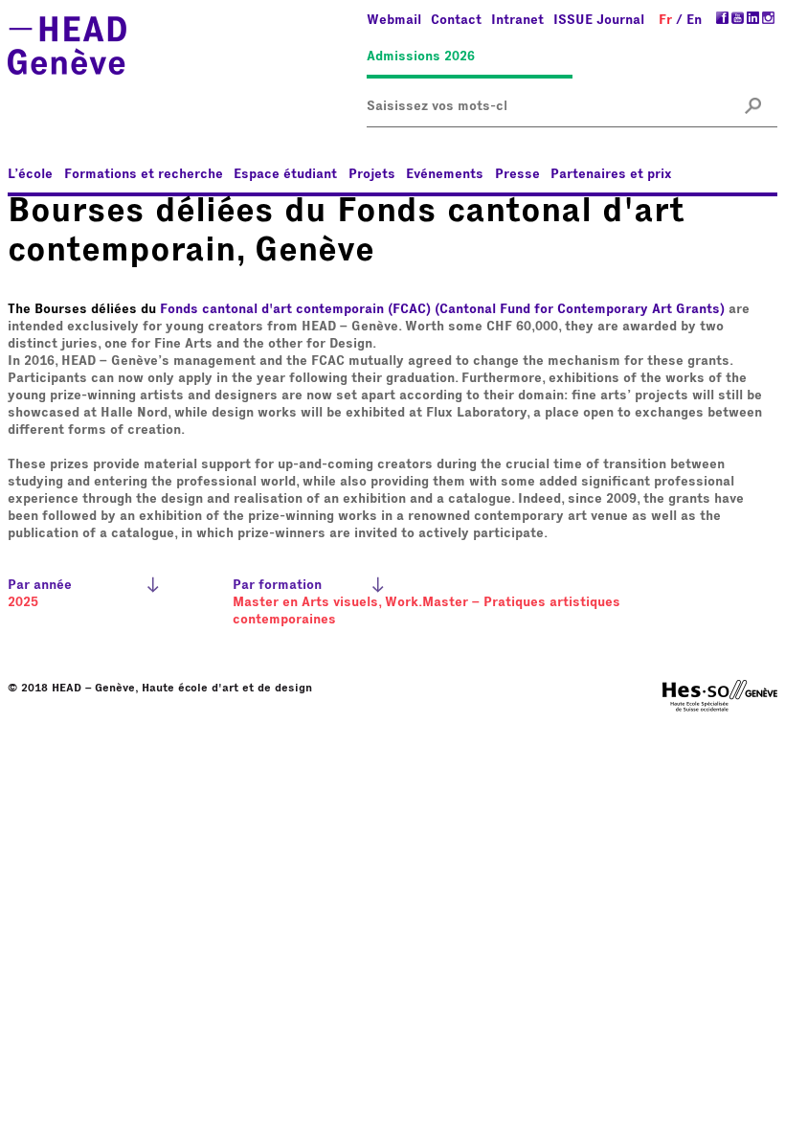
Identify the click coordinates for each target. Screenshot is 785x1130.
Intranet (517, 20)
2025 (23, 602)
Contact (456, 20)
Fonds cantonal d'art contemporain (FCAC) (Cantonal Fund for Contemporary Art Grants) (442, 309)
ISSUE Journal (598, 20)
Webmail (394, 20)
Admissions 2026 (421, 56)
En (694, 20)
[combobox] (436, 107)
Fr (665, 20)
